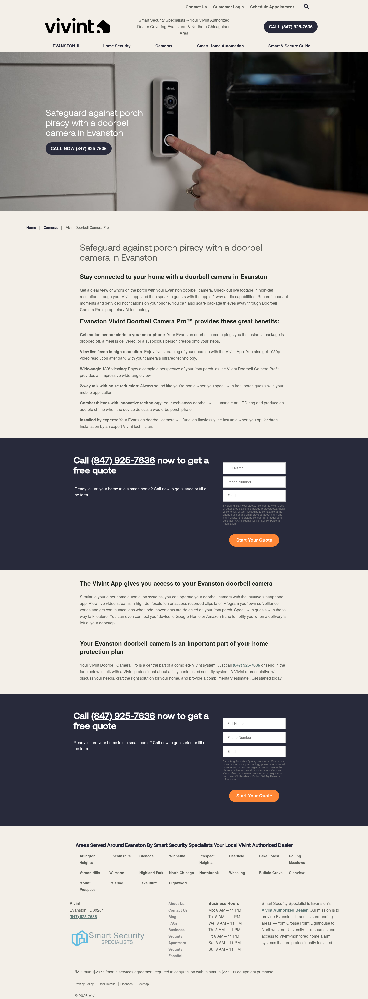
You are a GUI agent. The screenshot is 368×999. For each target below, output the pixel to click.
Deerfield (236, 855)
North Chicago (181, 872)
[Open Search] (306, 6)
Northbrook (209, 872)
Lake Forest (269, 855)
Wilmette (116, 872)
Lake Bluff (148, 882)
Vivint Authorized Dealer (285, 910)
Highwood (178, 882)
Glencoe (146, 855)
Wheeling (237, 872)
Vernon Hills (90, 872)
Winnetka (177, 855)
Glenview (297, 872)
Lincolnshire (120, 855)
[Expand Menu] (133, 46)
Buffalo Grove (271, 872)
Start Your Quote (254, 540)
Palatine (116, 882)
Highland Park (151, 872)
